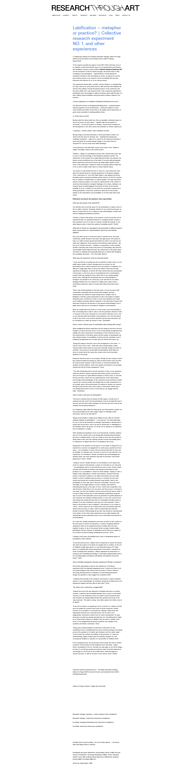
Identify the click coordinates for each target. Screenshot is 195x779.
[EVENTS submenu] (77, 15)
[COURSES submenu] (69, 15)
